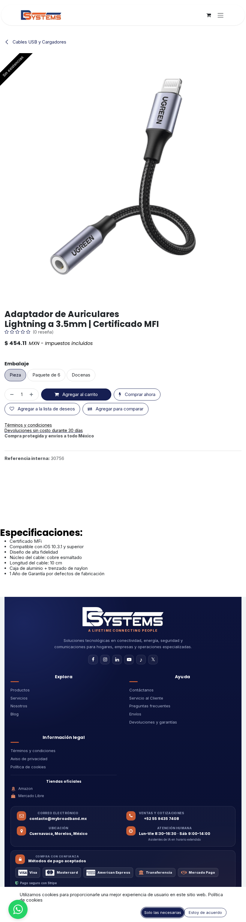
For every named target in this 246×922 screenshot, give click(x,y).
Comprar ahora (139, 394)
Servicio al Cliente (146, 698)
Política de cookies (28, 766)
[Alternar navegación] (220, 15)
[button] (18, 909)
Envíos (135, 714)
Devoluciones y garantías (153, 722)
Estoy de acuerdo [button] (205, 912)
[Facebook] (93, 659)
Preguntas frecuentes (149, 705)
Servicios (19, 698)
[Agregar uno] (32, 395)
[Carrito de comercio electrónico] (208, 15)
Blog (14, 714)
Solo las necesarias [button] (162, 912)
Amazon (25, 788)
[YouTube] (129, 659)
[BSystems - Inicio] (123, 616)
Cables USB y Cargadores (38, 42)
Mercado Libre (31, 796)
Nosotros (18, 705)
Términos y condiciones (33, 750)
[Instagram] (105, 659)
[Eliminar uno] (10, 395)
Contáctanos (141, 690)
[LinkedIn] (117, 659)
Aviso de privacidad (28, 758)
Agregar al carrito (79, 394)
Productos (20, 690)
